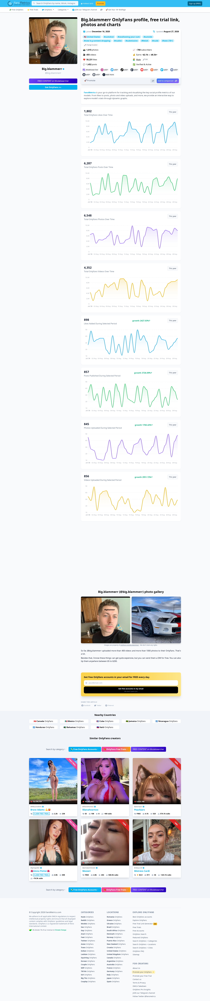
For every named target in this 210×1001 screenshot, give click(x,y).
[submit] (131, 690)
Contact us (137, 979)
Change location (91, 45)
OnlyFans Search (139, 934)
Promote (100, 3)
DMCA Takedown (139, 986)
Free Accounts (138, 931)
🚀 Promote (89, 80)
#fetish (144, 40)
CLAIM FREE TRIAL (41, 813)
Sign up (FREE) (195, 3)
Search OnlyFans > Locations (144, 944)
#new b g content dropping (97, 40)
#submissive (132, 40)
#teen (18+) (167, 40)
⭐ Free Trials (32, 10)
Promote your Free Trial (142, 976)
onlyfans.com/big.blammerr (129, 645)
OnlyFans (48, 10)
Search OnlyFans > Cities (143, 948)
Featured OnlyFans (140, 937)
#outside (148, 36)
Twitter (99, 705)
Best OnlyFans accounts (142, 917)
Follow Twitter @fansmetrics (144, 996)
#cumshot (109, 36)
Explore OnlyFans (140, 920)
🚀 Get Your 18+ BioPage (116, 10)
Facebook (87, 705)
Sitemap (136, 954)
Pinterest (111, 705)
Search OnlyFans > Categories (145, 941)
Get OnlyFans (53, 87)
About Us (136, 968)
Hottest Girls (88, 3)
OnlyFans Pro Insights (142, 989)
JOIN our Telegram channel (85, 10)
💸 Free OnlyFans (16, 10)
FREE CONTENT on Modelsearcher (53, 81)
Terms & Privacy (139, 983)
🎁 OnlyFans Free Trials (115, 749)
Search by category (55, 749)
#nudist (118, 40)
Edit (146, 59)
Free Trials (137, 927)
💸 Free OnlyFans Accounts (83, 749)
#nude (155, 40)
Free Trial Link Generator (144, 923)
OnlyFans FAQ (138, 951)
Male (138, 59)
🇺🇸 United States (92, 36)
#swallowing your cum (129, 36)
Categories (62, 10)
